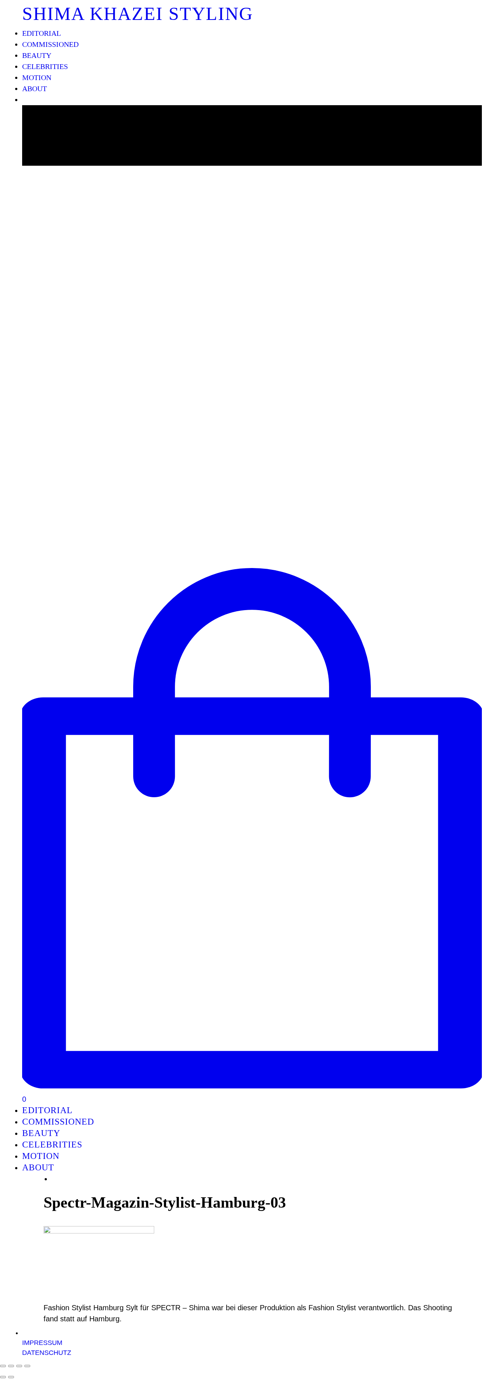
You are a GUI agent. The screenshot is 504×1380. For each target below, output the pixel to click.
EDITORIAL (41, 33)
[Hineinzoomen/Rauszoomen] (27, 1366)
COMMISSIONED (50, 44)
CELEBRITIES (45, 66)
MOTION (36, 77)
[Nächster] (11, 1377)
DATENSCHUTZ (46, 1352)
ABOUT (34, 89)
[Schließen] (3, 1366)
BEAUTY (36, 55)
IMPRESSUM (42, 1342)
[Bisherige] (3, 1377)
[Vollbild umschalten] (19, 1366)
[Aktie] (11, 1366)
